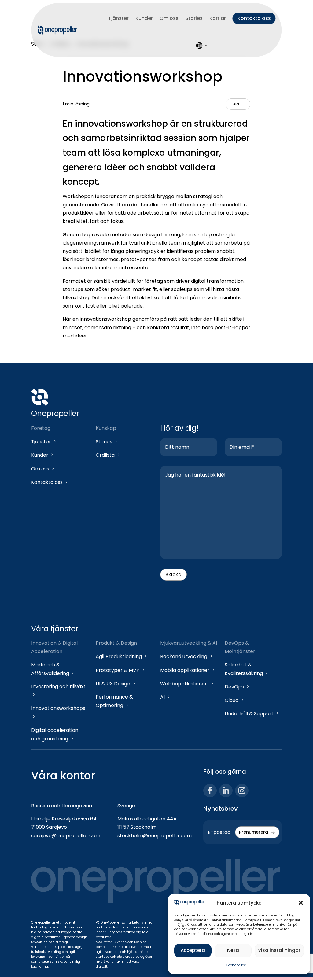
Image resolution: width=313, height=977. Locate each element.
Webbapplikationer (187, 683)
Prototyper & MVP (120, 670)
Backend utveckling (186, 656)
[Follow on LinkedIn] (226, 790)
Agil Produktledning (122, 656)
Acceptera (193, 950)
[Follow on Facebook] (210, 790)
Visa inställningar (279, 950)
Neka (233, 950)
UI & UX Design (116, 683)
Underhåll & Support (252, 713)
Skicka (173, 574)
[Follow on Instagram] (242, 790)
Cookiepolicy (236, 965)
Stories (194, 18)
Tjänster (118, 18)
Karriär (217, 18)
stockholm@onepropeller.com (154, 835)
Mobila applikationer (187, 670)
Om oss (169, 18)
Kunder (144, 18)
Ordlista (108, 455)
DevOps (237, 686)
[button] (301, 903)
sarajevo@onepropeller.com (65, 835)
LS (202, 45)
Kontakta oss (254, 18)
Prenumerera (257, 832)
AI (165, 697)
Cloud (235, 700)
